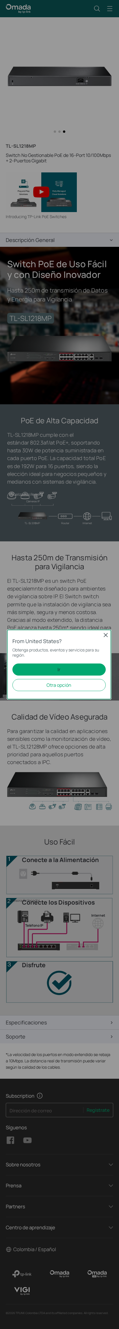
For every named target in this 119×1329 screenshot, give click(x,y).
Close (105, 635)
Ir (58, 669)
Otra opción (59, 685)
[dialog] (59, 664)
